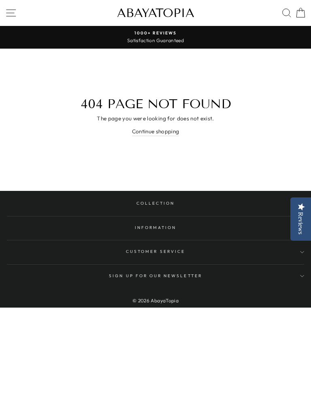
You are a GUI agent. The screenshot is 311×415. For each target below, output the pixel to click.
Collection (155, 203)
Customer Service (155, 251)
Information (156, 227)
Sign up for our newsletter (155, 275)
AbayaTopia (155, 13)
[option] (155, 37)
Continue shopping (155, 131)
